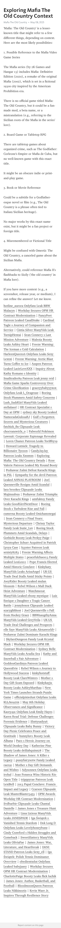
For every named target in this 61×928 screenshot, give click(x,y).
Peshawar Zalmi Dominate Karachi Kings (30, 634)
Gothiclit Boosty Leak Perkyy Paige (26, 538)
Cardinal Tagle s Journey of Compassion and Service (29, 325)
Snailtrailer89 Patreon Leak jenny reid (29, 378)
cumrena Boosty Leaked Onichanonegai (30, 513)
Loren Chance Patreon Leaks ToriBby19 (31, 441)
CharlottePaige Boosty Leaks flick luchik (30, 876)
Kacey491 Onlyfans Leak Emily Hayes (28, 712)
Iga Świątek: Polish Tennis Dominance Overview (28, 856)
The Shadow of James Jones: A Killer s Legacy (27, 755)
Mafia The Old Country (15, 22)
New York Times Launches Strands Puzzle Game (28, 692)
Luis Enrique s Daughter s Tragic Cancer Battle (31, 600)
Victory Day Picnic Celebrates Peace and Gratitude (29, 731)
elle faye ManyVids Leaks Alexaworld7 (29, 629)
